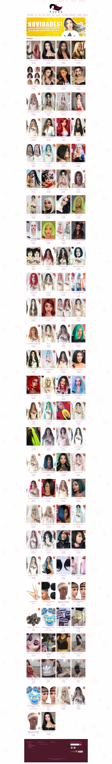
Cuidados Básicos (31, 745)
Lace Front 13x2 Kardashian (48, 60)
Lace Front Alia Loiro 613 (48, 215)
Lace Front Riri (48, 498)
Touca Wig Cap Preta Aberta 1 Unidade (78, 602)
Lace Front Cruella (63, 215)
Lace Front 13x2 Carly (78, 60)
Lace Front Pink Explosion (33, 498)
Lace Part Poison (33, 549)
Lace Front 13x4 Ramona (48, 86)
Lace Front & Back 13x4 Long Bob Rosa (63, 396)
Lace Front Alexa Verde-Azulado (48, 472)
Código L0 (63, 343)
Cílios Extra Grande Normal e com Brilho (63, 628)
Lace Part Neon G (33, 446)
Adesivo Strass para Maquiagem (33, 653)
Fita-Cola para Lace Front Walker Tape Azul (48, 628)
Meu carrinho (82, 0)
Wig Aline (63, 240)
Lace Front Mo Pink (78, 472)
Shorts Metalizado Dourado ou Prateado (78, 628)
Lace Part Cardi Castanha (33, 575)
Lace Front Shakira (33, 472)
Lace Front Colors (63, 292)
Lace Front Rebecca (48, 549)
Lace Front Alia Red (33, 395)
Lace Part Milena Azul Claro (78, 524)
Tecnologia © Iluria (56, 759)
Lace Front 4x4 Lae (78, 343)
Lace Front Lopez (33, 137)
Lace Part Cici (48, 292)
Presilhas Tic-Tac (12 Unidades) (33, 627)
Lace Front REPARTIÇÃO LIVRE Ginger (34, 343)
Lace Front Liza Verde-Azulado (63, 524)
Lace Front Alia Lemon (48, 240)
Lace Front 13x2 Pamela (63, 60)
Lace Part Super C (33, 369)
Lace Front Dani (33, 524)
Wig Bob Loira (48, 395)
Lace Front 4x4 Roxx (63, 498)
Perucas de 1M (72, 15)
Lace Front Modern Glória (48, 137)
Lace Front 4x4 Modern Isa (78, 86)
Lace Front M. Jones (48, 318)
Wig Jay (48, 343)
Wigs (40, 15)
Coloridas (58, 15)
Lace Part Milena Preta (78, 446)
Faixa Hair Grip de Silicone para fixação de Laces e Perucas (63, 602)
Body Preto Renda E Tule (78, 678)
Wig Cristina (78, 137)
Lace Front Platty (63, 111)
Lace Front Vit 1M (33, 215)
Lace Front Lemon (78, 215)
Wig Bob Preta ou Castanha (78, 266)
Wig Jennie (33, 163)
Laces (36, 15)
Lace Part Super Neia (63, 266)
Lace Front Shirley (33, 86)
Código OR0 (48, 266)
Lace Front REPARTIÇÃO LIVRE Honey (33, 111)
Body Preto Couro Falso (78, 653)
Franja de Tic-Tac (63, 575)
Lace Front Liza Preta (78, 549)
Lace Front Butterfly (78, 395)
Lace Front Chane (63, 163)
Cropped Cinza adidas (48, 678)
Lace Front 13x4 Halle (63, 446)
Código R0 (78, 189)
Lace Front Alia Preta (78, 369)
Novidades (79, 15)
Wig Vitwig (78, 318)
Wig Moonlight (33, 240)
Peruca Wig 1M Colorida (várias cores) (78, 293)
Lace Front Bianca (48, 163)
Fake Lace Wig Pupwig (48, 111)
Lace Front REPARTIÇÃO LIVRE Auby (78, 240)
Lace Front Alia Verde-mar (63, 549)
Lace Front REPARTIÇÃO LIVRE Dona (48, 524)
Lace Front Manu (63, 421)
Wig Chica (33, 266)
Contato (30, 747)
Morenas (48, 15)
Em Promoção (65, 15)
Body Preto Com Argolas (63, 678)
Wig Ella (48, 189)
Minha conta (74, 0)
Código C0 (34, 421)
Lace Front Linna (33, 318)
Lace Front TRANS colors (48, 369)
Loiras (43, 15)
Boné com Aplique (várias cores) (78, 575)
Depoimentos (31, 746)
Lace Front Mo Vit (78, 421)
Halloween (85, 15)
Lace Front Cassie (63, 86)
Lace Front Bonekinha (63, 472)
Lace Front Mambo (33, 189)
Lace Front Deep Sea (48, 575)
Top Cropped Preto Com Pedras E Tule (63, 653)
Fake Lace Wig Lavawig (63, 189)
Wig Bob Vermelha (33, 292)
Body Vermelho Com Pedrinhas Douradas (33, 679)
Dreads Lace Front (63, 369)
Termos (29, 744)
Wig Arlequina (78, 163)
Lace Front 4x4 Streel (78, 111)
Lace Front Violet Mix (48, 446)
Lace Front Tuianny (78, 498)
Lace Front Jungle (48, 421)
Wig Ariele (63, 137)
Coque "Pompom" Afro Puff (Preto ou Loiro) (48, 602)
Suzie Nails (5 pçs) (33, 601)
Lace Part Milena (63, 318)
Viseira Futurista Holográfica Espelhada (48, 653)
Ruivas (53, 15)
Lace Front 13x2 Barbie (33, 60)
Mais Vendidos (30, 15)
